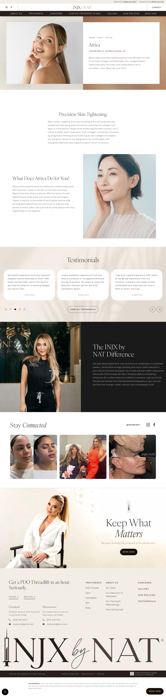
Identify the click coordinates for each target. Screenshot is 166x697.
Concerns (56, 13)
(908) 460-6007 (34, 688)
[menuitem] (6, 7)
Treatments (36, 13)
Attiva (109, 37)
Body (88, 607)
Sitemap (100, 674)
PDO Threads (92, 588)
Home (92, 37)
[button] (5, 692)
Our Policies (131, 13)
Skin (100, 37)
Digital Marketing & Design (146, 674)
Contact (156, 7)
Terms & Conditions (70, 674)
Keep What (129, 528)
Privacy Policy (88, 674)
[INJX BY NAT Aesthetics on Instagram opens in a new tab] (6, 7)
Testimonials (147, 601)
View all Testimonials (83, 309)
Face (87, 593)
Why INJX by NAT (114, 609)
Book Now (151, 13)
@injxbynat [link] (133, 424)
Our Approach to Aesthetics (114, 594)
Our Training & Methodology (113, 603)
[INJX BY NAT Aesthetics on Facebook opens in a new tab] (11, 7)
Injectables (91, 598)
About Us (16, 13)
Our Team (111, 588)
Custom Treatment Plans (84, 13)
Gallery (112, 13)
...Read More (29, 295)
